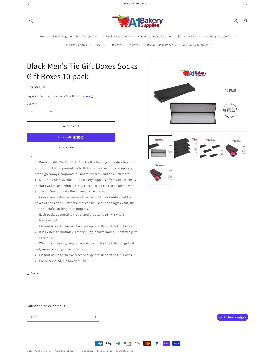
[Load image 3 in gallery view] (211, 147)
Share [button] (34, 273)
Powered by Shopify (64, 350)
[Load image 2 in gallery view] (185, 147)
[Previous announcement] (28, 4)
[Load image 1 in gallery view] (160, 147)
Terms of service (124, 350)
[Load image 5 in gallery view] (160, 172)
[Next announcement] (246, 4)
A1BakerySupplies (44, 350)
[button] (31, 20)
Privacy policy (104, 350)
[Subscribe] (94, 317)
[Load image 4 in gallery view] (236, 147)
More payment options (71, 147)
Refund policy (86, 350)
